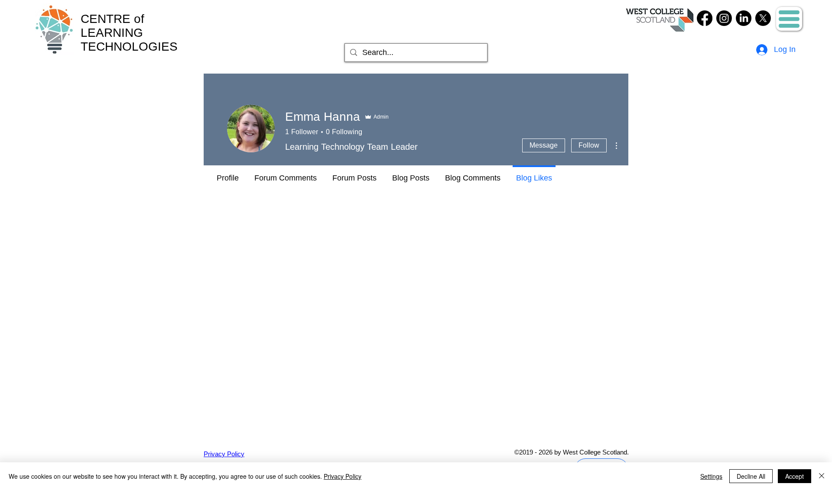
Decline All (751, 476)
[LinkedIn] (743, 18)
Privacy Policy (342, 476)
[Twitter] (763, 18)
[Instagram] (724, 18)
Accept (794, 476)
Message (544, 145)
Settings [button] (711, 476)
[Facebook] (704, 18)
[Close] (821, 476)
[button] (789, 19)
